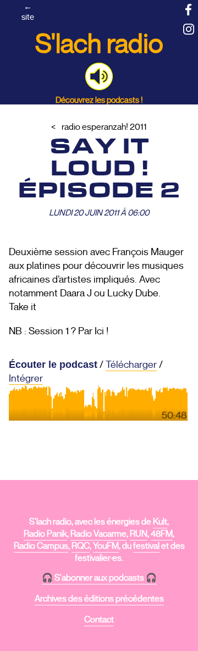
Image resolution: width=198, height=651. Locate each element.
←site (27, 11)
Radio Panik (45, 533)
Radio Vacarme (98, 533)
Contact (99, 619)
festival (146, 545)
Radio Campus (41, 545)
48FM (162, 533)
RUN (138, 533)
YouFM (106, 545)
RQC (81, 545)
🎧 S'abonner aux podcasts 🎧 (99, 577)
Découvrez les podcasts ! (99, 100)
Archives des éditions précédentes (99, 598)
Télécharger (131, 364)
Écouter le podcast (53, 364)
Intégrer (26, 378)
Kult (160, 521)
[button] (99, 76)
